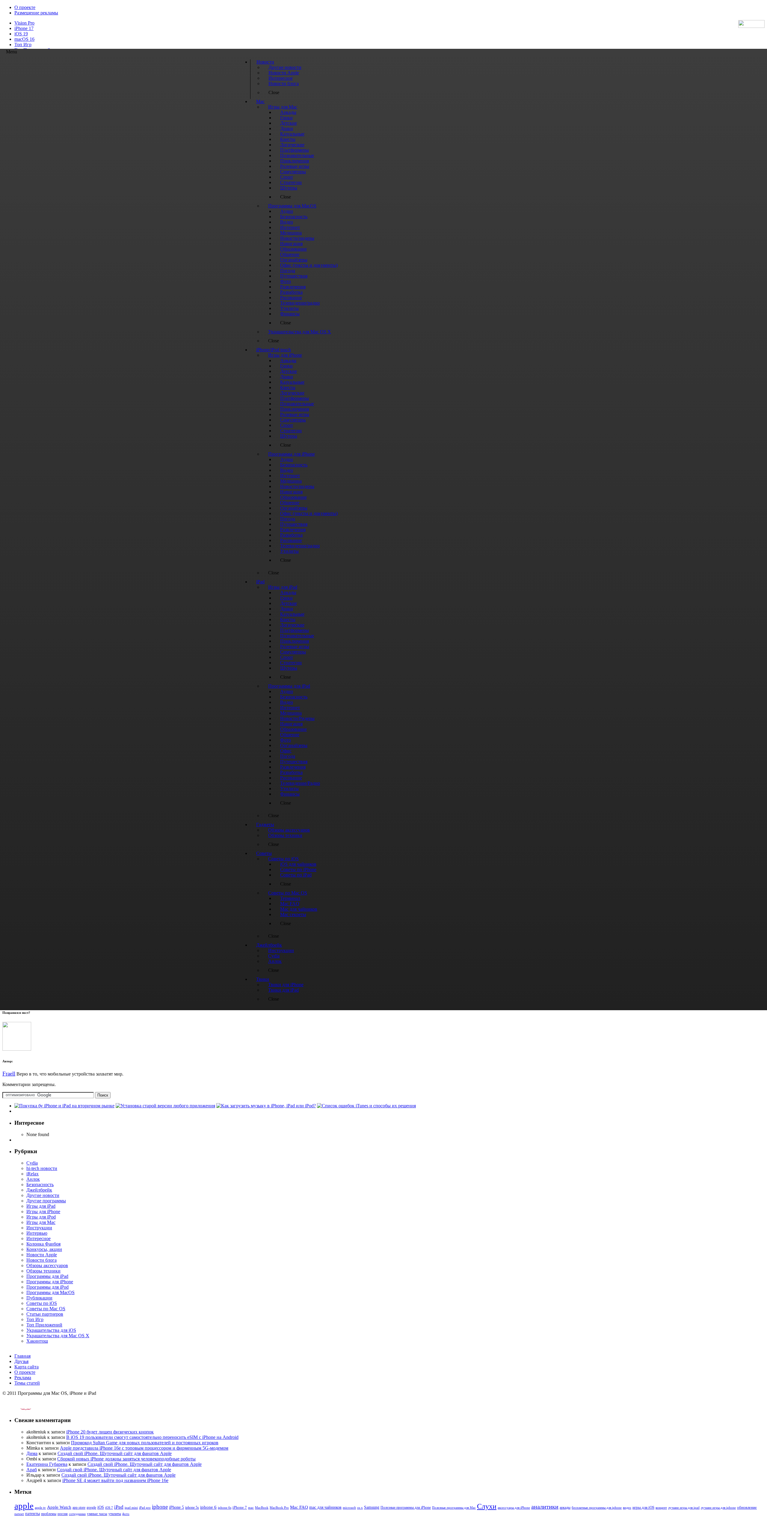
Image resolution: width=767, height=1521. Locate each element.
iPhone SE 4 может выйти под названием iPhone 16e (115, 1480)
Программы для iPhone (49, 1281)
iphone (160, 1507)
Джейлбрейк (39, 1189)
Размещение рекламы (36, 12)
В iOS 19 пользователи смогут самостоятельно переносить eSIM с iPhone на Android (152, 1437)
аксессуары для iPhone (514, 1507)
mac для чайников (325, 1507)
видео (627, 1507)
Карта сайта (26, 1366)
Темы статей (27, 1383)
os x (360, 1507)
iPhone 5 (176, 1507)
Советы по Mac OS (45, 1308)
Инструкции (39, 1227)
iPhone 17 (24, 28)
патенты (32, 1513)
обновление (747, 1507)
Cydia (32, 1162)
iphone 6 (208, 1507)
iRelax (32, 1173)
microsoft (349, 1507)
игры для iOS (643, 1507)
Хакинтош (37, 1341)
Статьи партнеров (44, 1314)
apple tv (40, 1507)
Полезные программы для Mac (454, 1507)
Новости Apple (41, 1254)
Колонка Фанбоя (43, 1243)
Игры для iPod (41, 1216)
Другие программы (46, 1200)
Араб (31, 1469)
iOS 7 (109, 1507)
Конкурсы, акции (44, 1249)
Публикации (39, 1297)
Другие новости (42, 1195)
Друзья (21, 1361)
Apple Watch (59, 1507)
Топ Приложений (44, 1324)
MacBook (261, 1507)
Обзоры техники (43, 1270)
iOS (100, 1507)
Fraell (8, 1073)
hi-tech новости (41, 1168)
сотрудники (77, 1514)
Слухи (486, 1506)
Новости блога (41, 1260)
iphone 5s (192, 1507)
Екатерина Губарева (46, 1464)
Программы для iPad (47, 1276)
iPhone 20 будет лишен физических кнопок (110, 1431)
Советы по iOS (41, 1303)
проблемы (48, 1514)
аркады (565, 1507)
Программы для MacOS (50, 1292)
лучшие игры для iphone (718, 1507)
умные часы (97, 1514)
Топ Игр (22, 44)
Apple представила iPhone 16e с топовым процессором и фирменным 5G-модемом (144, 1448)
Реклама (22, 1377)
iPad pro (145, 1507)
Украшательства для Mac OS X (57, 1335)
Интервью (36, 1233)
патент (19, 1514)
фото (125, 1514)
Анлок (33, 1179)
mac (251, 1507)
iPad (118, 1507)
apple (24, 1506)
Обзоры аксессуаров (47, 1265)
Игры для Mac (40, 1222)
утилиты (114, 1514)
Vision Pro (24, 22)
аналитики (544, 1506)
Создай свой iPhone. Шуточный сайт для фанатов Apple (115, 1453)
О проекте (24, 7)
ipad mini (131, 1507)
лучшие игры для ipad (684, 1507)
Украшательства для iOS (51, 1330)
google (91, 1508)
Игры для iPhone (43, 1211)
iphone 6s (224, 1507)
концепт (661, 1507)
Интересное (38, 1238)
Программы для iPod (47, 1287)
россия (63, 1514)
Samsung (371, 1507)
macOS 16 (24, 39)
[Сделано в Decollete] (20, 1408)
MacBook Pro (279, 1507)
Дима (31, 1453)
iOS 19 (21, 33)
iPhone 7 (239, 1507)
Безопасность (40, 1184)
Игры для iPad (40, 1206)
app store (79, 1507)
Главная (22, 1356)
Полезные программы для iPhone (406, 1507)
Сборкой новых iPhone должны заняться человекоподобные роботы (126, 1458)
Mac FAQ (299, 1507)
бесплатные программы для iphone (597, 1507)
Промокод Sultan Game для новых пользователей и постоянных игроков (144, 1442)
